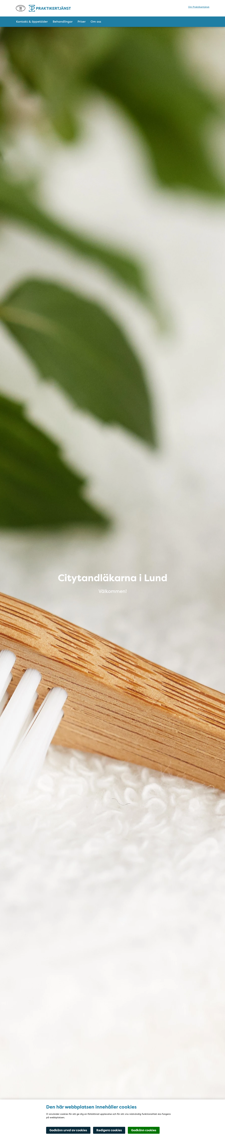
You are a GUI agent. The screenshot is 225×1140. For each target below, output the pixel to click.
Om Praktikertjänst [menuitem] (198, 6)
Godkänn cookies (143, 1130)
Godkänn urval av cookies (68, 1130)
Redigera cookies (109, 1130)
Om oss (96, 22)
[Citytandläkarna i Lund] (43, 8)
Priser (82, 22)
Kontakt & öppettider (32, 22)
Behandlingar (63, 22)
